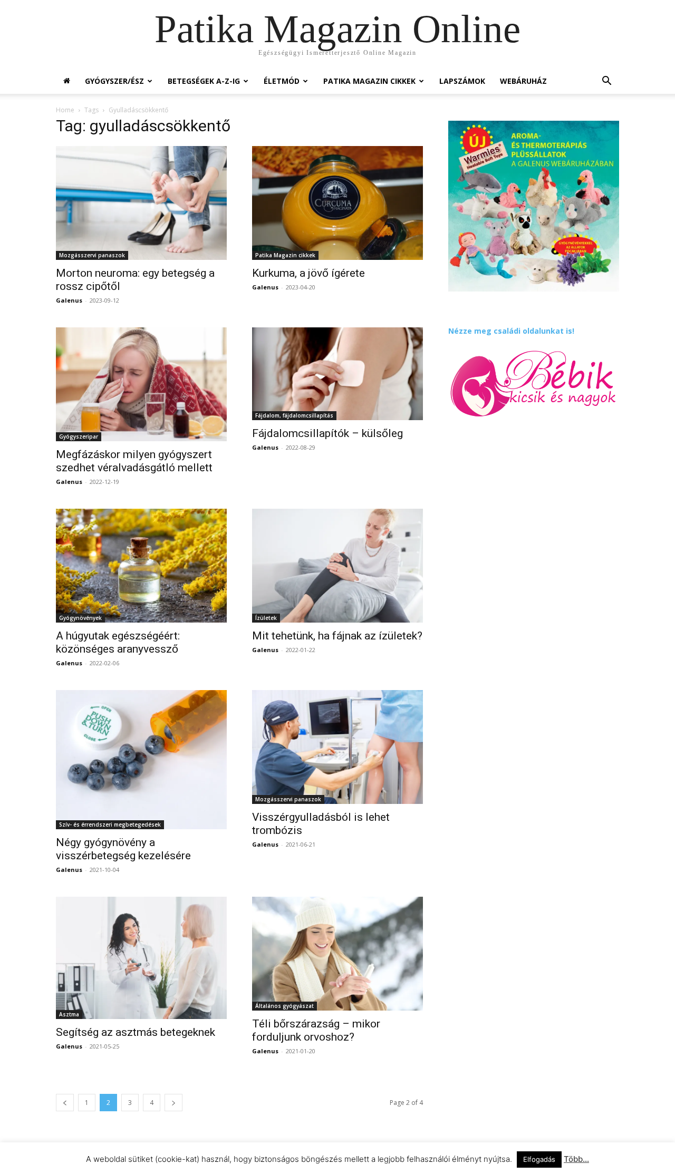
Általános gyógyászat (284, 1006)
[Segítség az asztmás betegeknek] (141, 958)
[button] (606, 82)
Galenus (69, 300)
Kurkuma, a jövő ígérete (308, 273)
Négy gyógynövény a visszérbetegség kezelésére (123, 849)
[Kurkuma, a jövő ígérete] (337, 203)
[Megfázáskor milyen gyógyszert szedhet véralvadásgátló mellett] (141, 384)
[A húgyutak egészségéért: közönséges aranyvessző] (141, 566)
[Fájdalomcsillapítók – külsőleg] (337, 373)
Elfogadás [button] (539, 1159)
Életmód (282, 81)
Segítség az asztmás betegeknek (135, 1032)
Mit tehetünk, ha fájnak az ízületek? (337, 635)
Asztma (69, 1014)
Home (65, 109)
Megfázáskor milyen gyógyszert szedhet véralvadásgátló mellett (134, 461)
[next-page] (173, 1102)
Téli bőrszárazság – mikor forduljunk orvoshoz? (316, 1030)
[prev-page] (65, 1102)
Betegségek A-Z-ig (204, 81)
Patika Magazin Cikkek (369, 81)
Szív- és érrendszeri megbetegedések (110, 824)
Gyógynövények (80, 618)
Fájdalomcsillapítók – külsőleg (327, 433)
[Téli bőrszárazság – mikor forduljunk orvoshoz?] (337, 954)
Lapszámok (462, 81)
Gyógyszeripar (78, 436)
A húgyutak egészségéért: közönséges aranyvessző (118, 642)
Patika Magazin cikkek (285, 255)
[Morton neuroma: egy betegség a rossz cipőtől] (141, 203)
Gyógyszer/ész (114, 81)
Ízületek (266, 618)
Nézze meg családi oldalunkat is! (511, 331)
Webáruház (523, 81)
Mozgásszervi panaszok (92, 255)
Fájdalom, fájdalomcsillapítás (294, 415)
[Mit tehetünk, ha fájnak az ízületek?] (337, 566)
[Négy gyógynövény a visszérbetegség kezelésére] (141, 759)
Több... (576, 1159)
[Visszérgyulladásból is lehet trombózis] (337, 747)
